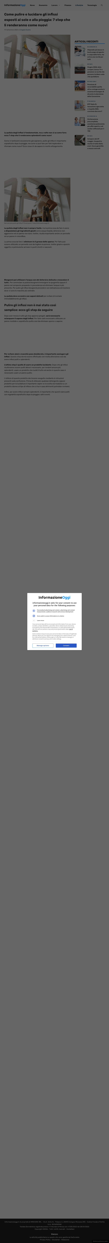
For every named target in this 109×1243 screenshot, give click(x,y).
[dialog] (54, 621)
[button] (54, 620)
